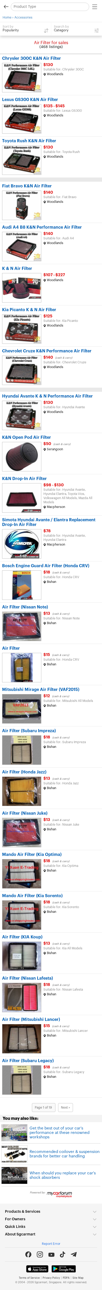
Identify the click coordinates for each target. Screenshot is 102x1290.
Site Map (77, 1278)
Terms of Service (29, 1278)
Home (7, 17)
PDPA (66, 1278)
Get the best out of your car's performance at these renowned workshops (59, 1132)
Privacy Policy (51, 1278)
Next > (65, 1107)
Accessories (23, 17)
